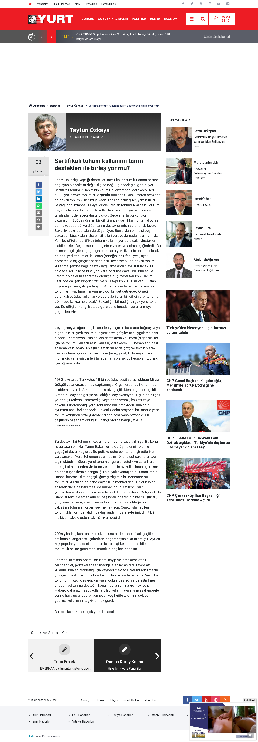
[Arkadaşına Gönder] (39, 213)
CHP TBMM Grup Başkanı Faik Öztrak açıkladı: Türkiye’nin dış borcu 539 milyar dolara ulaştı (123, 37)
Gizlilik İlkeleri (131, 700)
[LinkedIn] (39, 199)
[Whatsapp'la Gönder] (39, 206)
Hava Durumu (108, 3)
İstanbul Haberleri (162, 715)
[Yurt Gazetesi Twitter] (192, 3)
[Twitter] (39, 192)
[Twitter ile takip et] (197, 700)
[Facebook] (39, 185)
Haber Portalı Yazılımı (47, 736)
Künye (101, 700)
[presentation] (41, 37)
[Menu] (191, 19)
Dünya (155, 19)
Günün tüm (217, 37)
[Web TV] (219, 3)
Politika (139, 19)
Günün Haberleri (61, 3)
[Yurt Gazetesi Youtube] (201, 3)
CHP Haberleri (41, 715)
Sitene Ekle (91, 3)
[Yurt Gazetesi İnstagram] (210, 3)
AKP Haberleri (81, 715)
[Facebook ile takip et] (187, 700)
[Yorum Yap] (39, 227)
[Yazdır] (39, 220)
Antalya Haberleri (83, 721)
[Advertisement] (129, 71)
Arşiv (77, 3)
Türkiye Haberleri (122, 715)
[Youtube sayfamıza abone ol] (206, 700)
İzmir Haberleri (41, 721)
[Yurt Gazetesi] (51, 18)
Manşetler (42, 3)
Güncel (87, 19)
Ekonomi (171, 19)
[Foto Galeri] (228, 3)
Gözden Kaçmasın (113, 19)
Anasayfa (86, 700)
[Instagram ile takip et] (215, 700)
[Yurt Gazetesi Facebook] (183, 3)
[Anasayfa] (30, 3)
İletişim (113, 700)
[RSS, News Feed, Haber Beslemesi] (225, 700)
